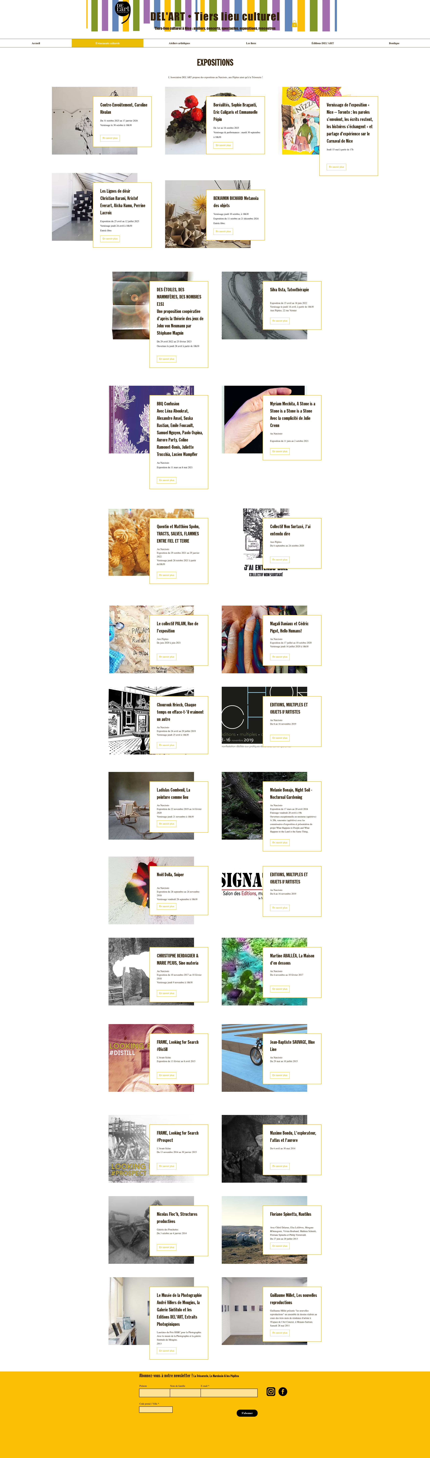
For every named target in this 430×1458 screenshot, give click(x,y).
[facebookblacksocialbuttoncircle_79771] (282, 1391)
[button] (294, 23)
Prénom (143, 1386)
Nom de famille (177, 1386)
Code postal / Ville (148, 1404)
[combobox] (156, 1409)
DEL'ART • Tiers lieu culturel (215, 16)
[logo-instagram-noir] (271, 1391)
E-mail (204, 1386)
